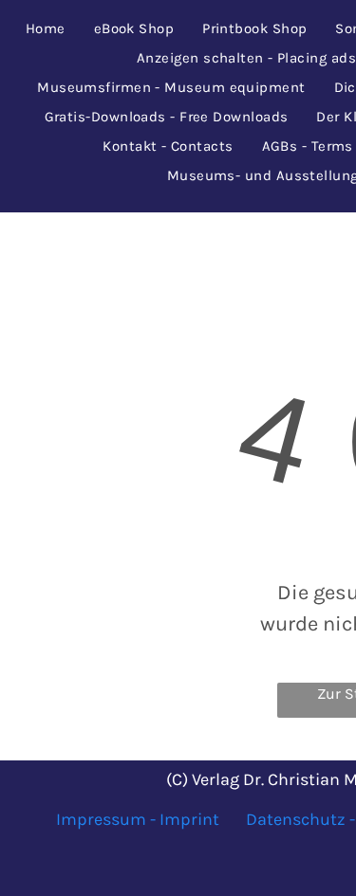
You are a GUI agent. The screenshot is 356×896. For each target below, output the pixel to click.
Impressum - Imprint (137, 819)
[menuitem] (45, 29)
